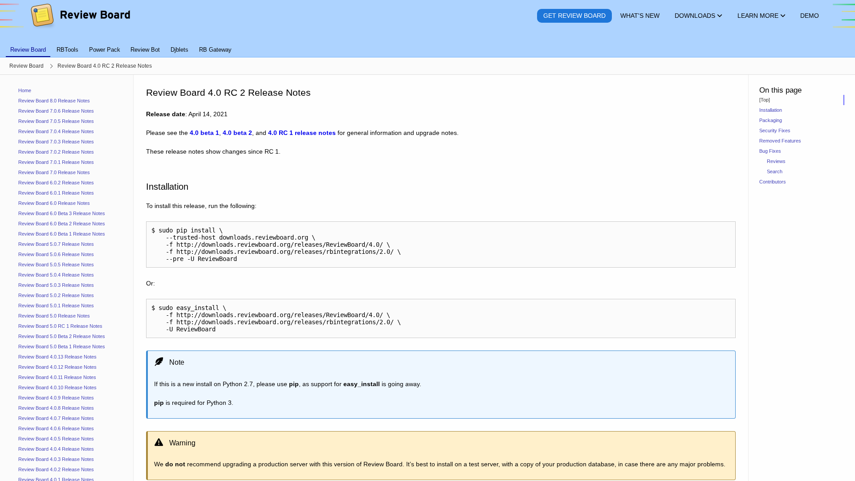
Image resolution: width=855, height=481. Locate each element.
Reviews (776, 161)
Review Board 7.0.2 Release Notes (56, 152)
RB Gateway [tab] (215, 49)
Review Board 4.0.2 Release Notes (56, 469)
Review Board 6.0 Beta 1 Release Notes (61, 233)
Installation (770, 110)
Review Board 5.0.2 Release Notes (56, 295)
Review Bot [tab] (145, 49)
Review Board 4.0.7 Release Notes (56, 418)
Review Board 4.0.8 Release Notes (56, 408)
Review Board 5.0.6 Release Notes (56, 254)
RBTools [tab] (67, 49)
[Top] (764, 99)
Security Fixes (774, 130)
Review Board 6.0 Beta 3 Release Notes (61, 213)
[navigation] (67, 278)
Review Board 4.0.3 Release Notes (56, 459)
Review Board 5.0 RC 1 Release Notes (60, 326)
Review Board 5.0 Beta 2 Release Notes (61, 336)
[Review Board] (80, 16)
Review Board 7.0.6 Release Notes (56, 111)
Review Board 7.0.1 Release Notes (56, 162)
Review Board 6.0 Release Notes (54, 203)
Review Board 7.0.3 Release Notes (56, 141)
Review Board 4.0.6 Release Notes (56, 428)
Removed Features (780, 140)
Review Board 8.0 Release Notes (54, 100)
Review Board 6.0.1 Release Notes (56, 193)
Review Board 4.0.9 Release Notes (56, 397)
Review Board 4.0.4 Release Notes (56, 449)
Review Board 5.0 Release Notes (54, 315)
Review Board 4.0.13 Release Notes (57, 356)
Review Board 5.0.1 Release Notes (56, 305)
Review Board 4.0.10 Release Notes (57, 387)
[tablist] (427, 44)
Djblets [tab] (179, 49)
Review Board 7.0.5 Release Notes (56, 121)
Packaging (770, 120)
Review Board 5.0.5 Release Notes (56, 264)
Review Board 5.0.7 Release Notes (56, 244)
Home (24, 90)
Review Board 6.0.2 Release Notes (56, 182)
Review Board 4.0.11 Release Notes (57, 377)
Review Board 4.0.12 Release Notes (57, 367)
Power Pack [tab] (104, 49)
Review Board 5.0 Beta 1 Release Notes (61, 346)
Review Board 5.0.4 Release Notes (56, 274)
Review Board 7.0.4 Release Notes (56, 131)
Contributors (772, 181)
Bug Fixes (770, 151)
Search (774, 171)
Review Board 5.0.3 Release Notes (56, 285)
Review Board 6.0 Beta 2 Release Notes (61, 223)
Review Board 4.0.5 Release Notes (56, 438)
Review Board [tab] (28, 49)
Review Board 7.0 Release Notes (54, 172)
